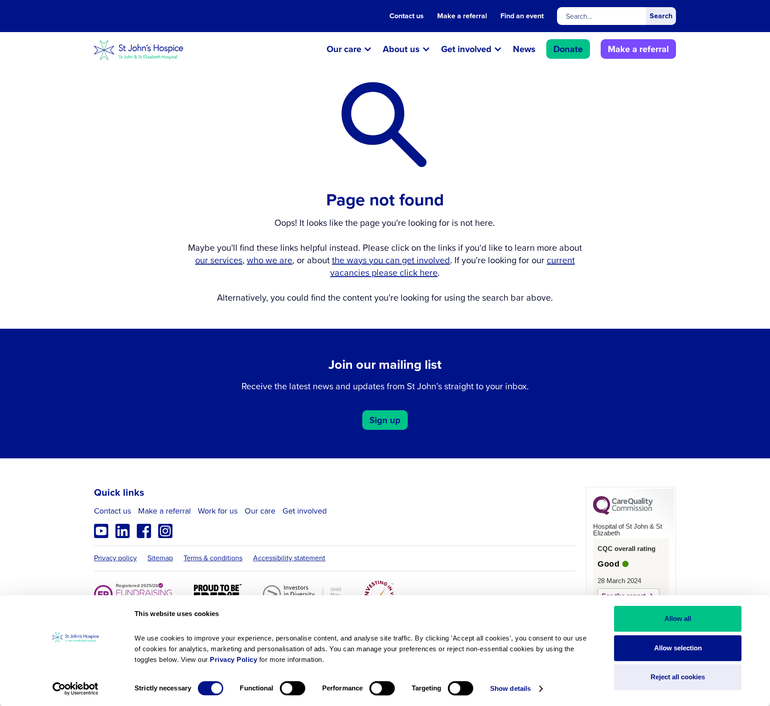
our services (218, 260)
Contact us (406, 16)
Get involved (305, 511)
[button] (349, 50)
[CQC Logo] (623, 512)
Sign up (385, 420)
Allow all (677, 618)
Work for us (218, 511)
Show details (510, 688)
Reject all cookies (678, 677)
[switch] (292, 688)
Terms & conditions (213, 558)
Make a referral (462, 16)
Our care (260, 511)
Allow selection (678, 648)
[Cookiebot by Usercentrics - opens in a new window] (76, 688)
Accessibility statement (289, 558)
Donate (568, 49)
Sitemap (160, 558)
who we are (269, 260)
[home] (138, 50)
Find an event (522, 16)
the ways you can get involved (391, 260)
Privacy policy (115, 558)
